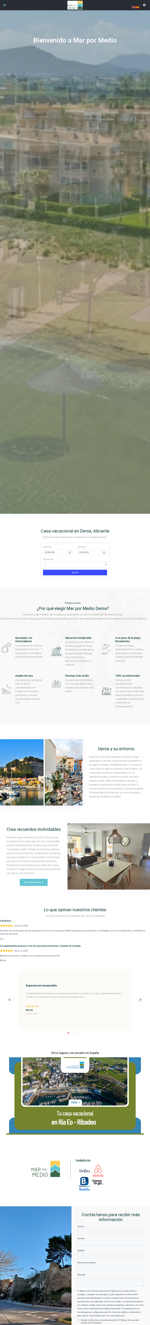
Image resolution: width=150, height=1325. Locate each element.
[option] (75, 999)
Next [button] (140, 1000)
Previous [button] (10, 1000)
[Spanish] (137, 7)
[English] (134, 7)
